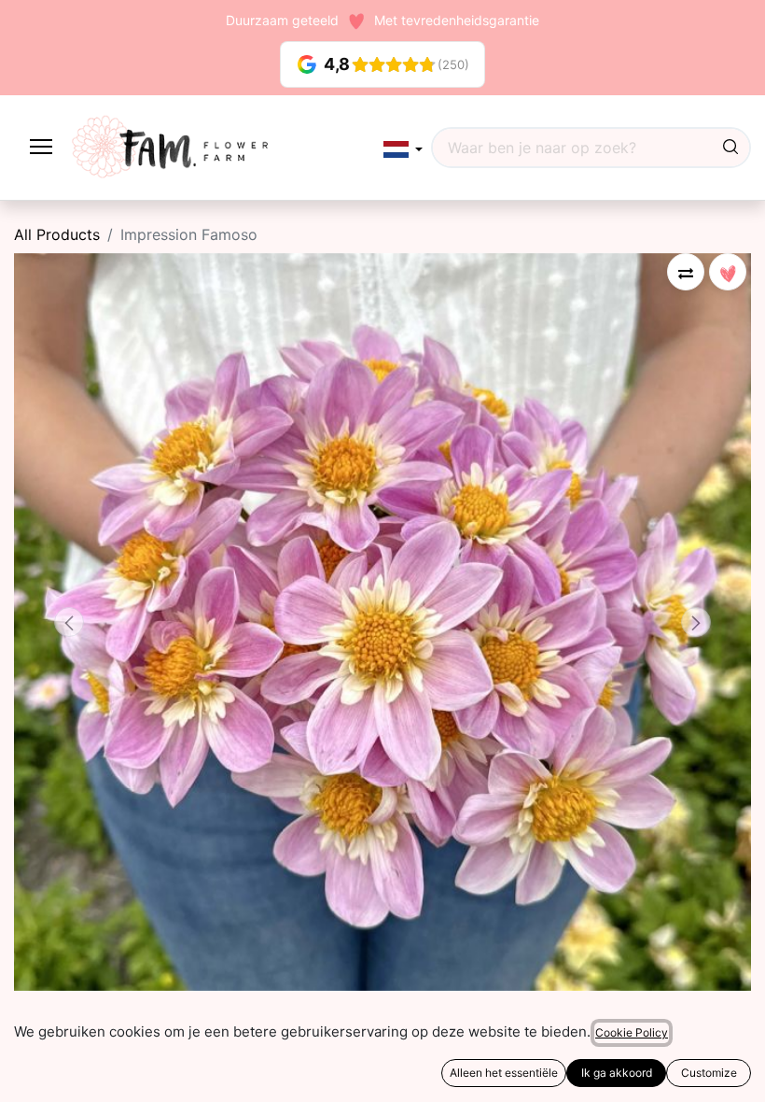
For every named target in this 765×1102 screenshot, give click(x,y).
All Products (57, 234)
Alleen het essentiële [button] (504, 1073)
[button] (403, 149)
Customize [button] (709, 1073)
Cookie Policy (631, 1032)
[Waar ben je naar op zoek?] (730, 147)
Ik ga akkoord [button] (616, 1073)
